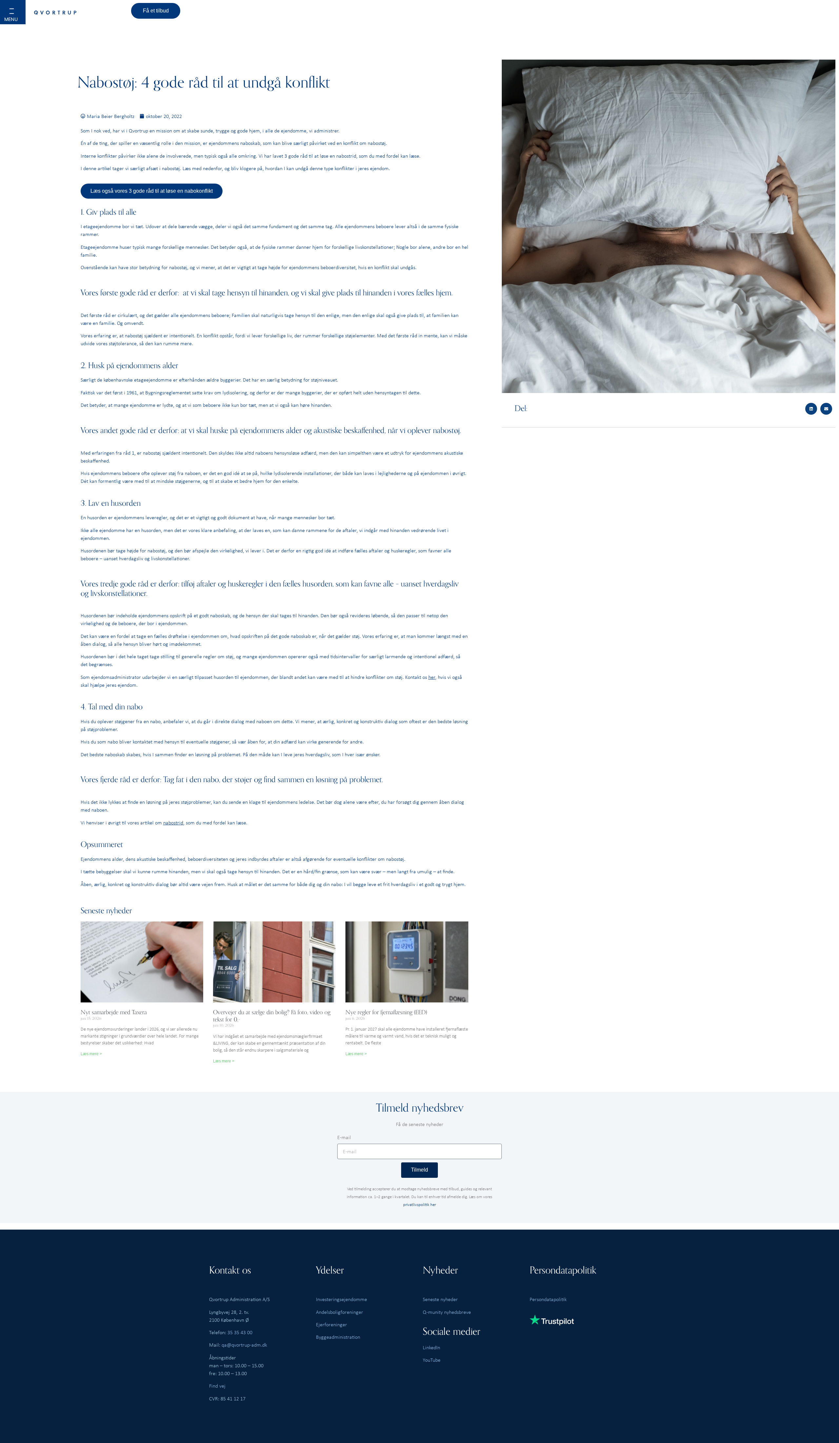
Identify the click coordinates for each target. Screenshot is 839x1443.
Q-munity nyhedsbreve (447, 1311)
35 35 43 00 (239, 1332)
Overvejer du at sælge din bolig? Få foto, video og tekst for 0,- (271, 1015)
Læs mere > (91, 1054)
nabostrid (173, 822)
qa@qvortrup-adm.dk (244, 1344)
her (431, 677)
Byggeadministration (338, 1336)
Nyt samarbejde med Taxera (114, 1012)
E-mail (344, 1138)
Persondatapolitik (548, 1299)
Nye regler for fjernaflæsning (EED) (386, 1012)
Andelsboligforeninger (339, 1311)
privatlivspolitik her (419, 1204)
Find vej (217, 1385)
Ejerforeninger (331, 1324)
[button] (20, 16)
